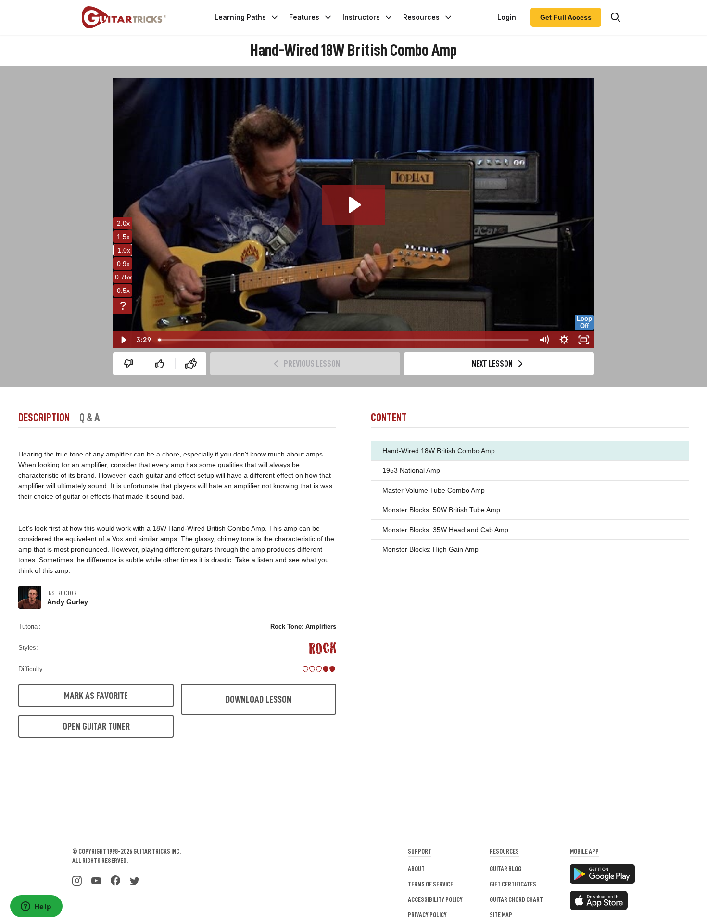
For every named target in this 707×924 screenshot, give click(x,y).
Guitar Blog (505, 868)
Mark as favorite (96, 695)
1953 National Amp (411, 470)
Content (389, 417)
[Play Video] (123, 339)
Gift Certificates (513, 884)
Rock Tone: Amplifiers (303, 626)
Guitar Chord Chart (516, 899)
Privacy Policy (427, 914)
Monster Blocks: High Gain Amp (430, 549)
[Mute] (544, 339)
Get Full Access (566, 17)
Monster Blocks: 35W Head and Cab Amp (445, 529)
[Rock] (322, 648)
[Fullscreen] (584, 339)
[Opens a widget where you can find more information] (36, 907)
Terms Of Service (430, 884)
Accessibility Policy (435, 899)
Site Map (501, 914)
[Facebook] (115, 880)
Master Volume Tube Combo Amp (433, 490)
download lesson (258, 699)
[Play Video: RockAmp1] (353, 205)
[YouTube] (96, 880)
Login (506, 17)
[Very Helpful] (190, 363)
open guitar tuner (96, 726)
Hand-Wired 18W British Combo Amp (438, 451)
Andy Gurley (67, 602)
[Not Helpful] (128, 363)
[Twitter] (134, 880)
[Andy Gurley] (29, 597)
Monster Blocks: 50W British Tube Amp (441, 510)
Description (44, 417)
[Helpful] (159, 363)
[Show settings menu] (564, 339)
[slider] (344, 339)
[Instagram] (77, 880)
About (416, 868)
